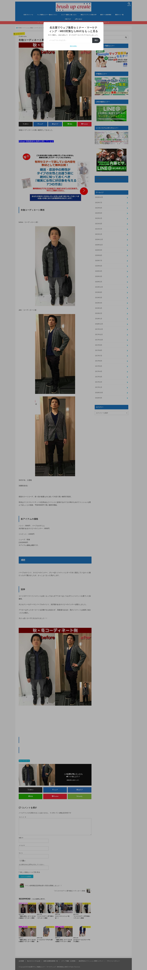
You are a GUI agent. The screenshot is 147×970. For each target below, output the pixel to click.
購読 (96, 40)
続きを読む (73, 46)
